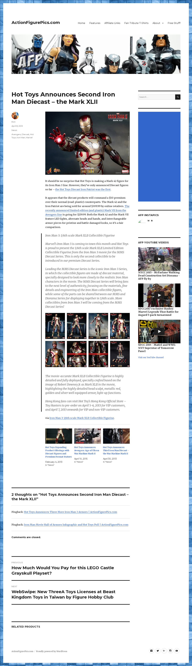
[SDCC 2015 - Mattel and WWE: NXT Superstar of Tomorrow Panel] (159, 331)
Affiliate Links (112, 23)
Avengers (16, 134)
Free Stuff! (174, 23)
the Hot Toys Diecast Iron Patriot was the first (83, 189)
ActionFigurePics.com (36, 22)
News (14, 130)
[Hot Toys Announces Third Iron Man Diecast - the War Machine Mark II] (116, 436)
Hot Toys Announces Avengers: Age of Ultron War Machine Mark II (86, 450)
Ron (13, 122)
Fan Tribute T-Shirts (136, 23)
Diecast (25, 134)
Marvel (29, 137)
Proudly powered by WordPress (51, 651)
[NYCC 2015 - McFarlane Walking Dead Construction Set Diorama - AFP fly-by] (159, 259)
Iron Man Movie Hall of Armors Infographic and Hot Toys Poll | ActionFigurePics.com (76, 524)
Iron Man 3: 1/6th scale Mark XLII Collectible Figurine (82, 417)
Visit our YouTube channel (151, 357)
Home (81, 23)
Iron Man (21, 137)
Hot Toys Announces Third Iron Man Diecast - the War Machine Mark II (116, 450)
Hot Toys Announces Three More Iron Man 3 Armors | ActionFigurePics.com (70, 511)
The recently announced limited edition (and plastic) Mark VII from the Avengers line (87, 210)
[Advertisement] (160, 157)
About (156, 23)
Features (94, 23)
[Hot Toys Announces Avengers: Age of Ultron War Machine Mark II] (87, 436)
